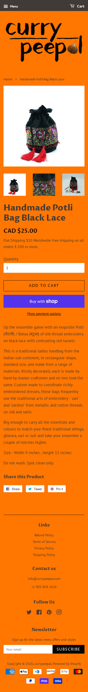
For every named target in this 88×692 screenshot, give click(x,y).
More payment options (44, 313)
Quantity (11, 259)
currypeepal (42, 663)
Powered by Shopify (67, 663)
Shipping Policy (44, 554)
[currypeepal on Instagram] (58, 613)
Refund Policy (44, 535)
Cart (80, 6)
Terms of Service (44, 541)
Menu (13, 6)
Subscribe (68, 649)
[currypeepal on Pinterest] (49, 613)
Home (8, 79)
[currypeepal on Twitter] (29, 613)
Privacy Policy (44, 548)
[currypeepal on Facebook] (39, 613)
